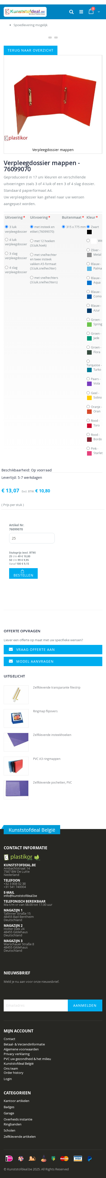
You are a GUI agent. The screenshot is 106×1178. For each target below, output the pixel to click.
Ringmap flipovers (45, 711)
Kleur (91, 217)
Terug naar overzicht (30, 50)
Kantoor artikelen (16, 1101)
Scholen (9, 1130)
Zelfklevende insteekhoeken (52, 735)
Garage (9, 1113)
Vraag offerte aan (35, 649)
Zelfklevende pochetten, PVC (52, 782)
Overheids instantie (18, 1119)
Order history (13, 1072)
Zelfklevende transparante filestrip (56, 687)
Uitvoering (14, 217)
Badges (9, 1107)
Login (8, 1079)
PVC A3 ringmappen (46, 759)
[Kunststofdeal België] (25, 12)
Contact (9, 1039)
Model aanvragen (35, 661)
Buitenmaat (72, 217)
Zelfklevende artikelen (20, 1136)
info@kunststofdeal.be (20, 895)
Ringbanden (12, 1124)
